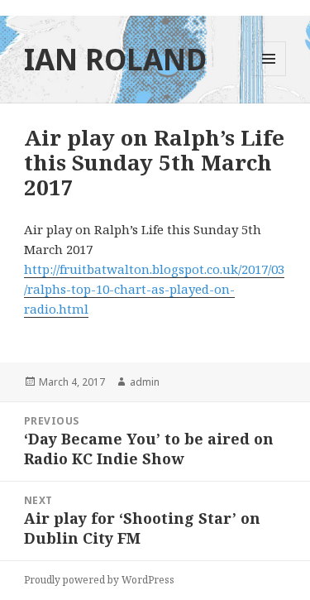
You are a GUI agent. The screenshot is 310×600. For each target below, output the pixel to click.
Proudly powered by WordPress (99, 580)
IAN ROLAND (115, 59)
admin (145, 382)
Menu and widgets (269, 75)
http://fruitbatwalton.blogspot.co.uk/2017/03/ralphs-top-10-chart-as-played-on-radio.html (154, 289)
